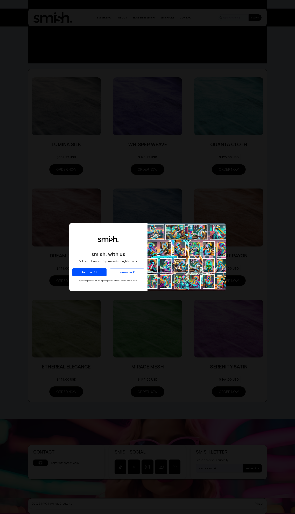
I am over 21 (89, 272)
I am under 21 (127, 272)
